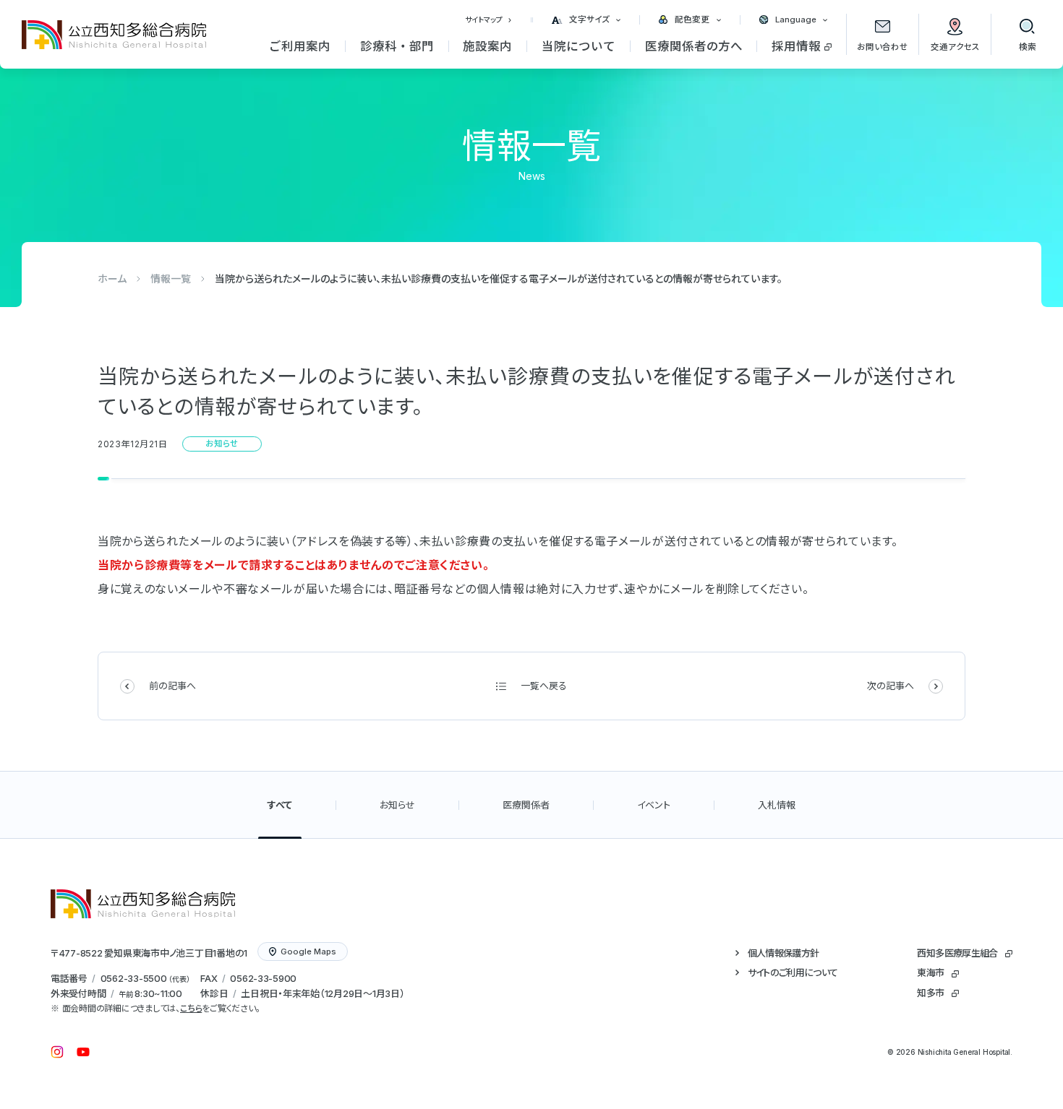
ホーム (112, 278)
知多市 (930, 992)
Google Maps (308, 951)
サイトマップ (484, 19)
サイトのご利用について (793, 972)
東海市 (930, 972)
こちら (191, 1008)
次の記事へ (890, 685)
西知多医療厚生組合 (957, 953)
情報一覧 (170, 278)
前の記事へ (172, 685)
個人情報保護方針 (783, 953)
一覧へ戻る (544, 685)
